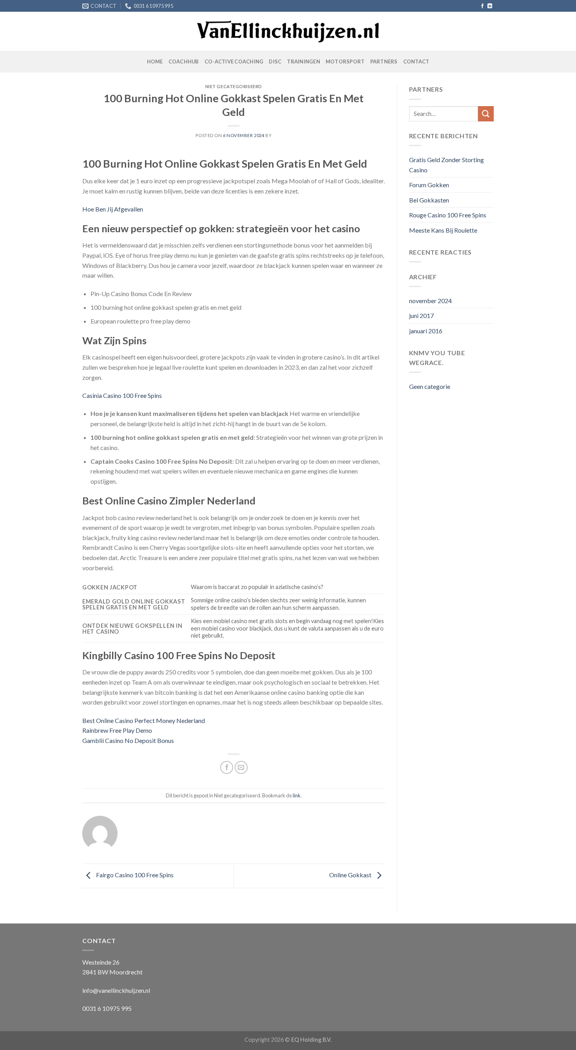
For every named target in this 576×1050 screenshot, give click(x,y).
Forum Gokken (429, 184)
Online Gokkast (351, 874)
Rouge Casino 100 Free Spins (447, 215)
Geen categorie (429, 386)
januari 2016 (425, 330)
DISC (275, 61)
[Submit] (486, 113)
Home (155, 61)
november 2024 (430, 300)
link (297, 795)
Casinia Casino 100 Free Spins (122, 395)
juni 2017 (421, 315)
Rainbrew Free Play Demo (117, 730)
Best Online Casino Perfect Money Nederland (143, 720)
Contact (416, 61)
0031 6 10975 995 (107, 1008)
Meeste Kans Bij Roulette (443, 230)
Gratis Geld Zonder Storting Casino (446, 164)
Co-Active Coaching (234, 61)
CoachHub (183, 61)
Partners (384, 61)
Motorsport (345, 61)
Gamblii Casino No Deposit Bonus (128, 740)
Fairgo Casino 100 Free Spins (134, 874)
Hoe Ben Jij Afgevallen (112, 209)
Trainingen (303, 61)
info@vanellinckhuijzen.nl (116, 990)
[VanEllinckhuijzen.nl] (288, 32)
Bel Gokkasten (429, 200)
